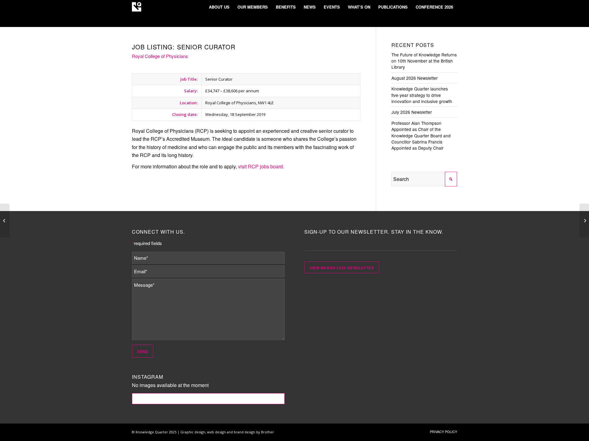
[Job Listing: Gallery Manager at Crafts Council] (584, 220)
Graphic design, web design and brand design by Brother (227, 432)
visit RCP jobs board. (261, 166)
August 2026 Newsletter (414, 78)
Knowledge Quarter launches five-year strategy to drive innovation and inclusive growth (421, 95)
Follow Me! (208, 398)
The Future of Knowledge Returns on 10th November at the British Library (424, 61)
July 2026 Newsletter (411, 112)
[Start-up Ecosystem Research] (5, 220)
